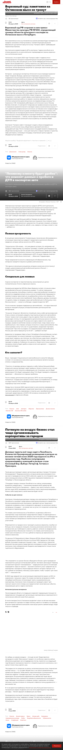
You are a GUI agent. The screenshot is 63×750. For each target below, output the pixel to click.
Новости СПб (9, 411)
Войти (56, 2)
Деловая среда (35, 716)
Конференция (14, 720)
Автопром (23, 409)
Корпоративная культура (12, 718)
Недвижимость (47, 718)
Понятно (57, 746)
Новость (29, 152)
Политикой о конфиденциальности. (40, 747)
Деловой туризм (20, 716)
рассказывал (9, 395)
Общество (31, 409)
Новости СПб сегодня (20, 411)
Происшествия (40, 409)
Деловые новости (50, 409)
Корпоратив (44, 716)
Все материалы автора (28, 24)
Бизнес (7, 720)
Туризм (28, 716)
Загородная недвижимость (34, 718)
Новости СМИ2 (10, 163)
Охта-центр (21, 152)
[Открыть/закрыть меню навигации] (47, 2)
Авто (17, 409)
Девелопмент (12, 152)
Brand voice (23, 720)
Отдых (23, 718)
